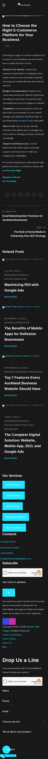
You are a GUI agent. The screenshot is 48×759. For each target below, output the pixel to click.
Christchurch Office (9, 547)
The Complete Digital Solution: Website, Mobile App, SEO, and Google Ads (22, 443)
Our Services (12, 475)
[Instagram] (12, 621)
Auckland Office (8, 541)
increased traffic (26, 120)
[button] (44, 5)
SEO (30, 425)
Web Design (36, 372)
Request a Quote (11, 177)
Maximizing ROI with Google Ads (21, 287)
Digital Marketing (15, 279)
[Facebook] (5, 621)
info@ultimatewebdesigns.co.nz (15, 558)
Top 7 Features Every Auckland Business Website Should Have (22, 383)
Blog (4, 646)
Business (22, 275)
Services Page (13, 170)
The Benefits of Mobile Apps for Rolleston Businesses (23, 333)
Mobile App (23, 322)
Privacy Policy (9, 638)
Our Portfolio (9, 181)
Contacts (9, 534)
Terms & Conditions (12, 634)
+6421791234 (6, 553)
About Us (7, 642)
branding (10, 275)
